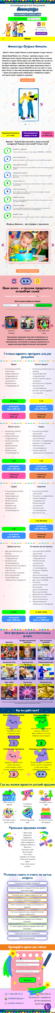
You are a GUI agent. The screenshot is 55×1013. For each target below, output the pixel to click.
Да (28, 19)
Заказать (27, 980)
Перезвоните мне (44, 305)
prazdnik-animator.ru (16, 1003)
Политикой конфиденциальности (41, 309)
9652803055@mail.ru (16, 998)
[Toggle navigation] (3, 38)
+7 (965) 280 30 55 (42, 30)
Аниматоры (27, 9)
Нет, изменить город (35, 19)
